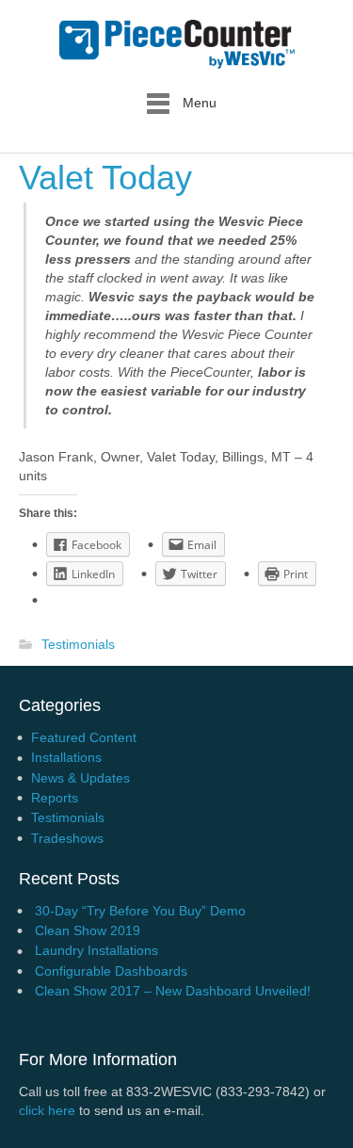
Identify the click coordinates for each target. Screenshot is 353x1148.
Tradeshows (67, 838)
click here (47, 1110)
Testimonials (78, 645)
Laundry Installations (96, 950)
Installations (66, 757)
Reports (54, 797)
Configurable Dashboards (111, 970)
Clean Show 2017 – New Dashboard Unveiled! (173, 990)
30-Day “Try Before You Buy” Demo (140, 910)
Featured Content (83, 737)
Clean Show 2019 (87, 930)
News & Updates (80, 777)
